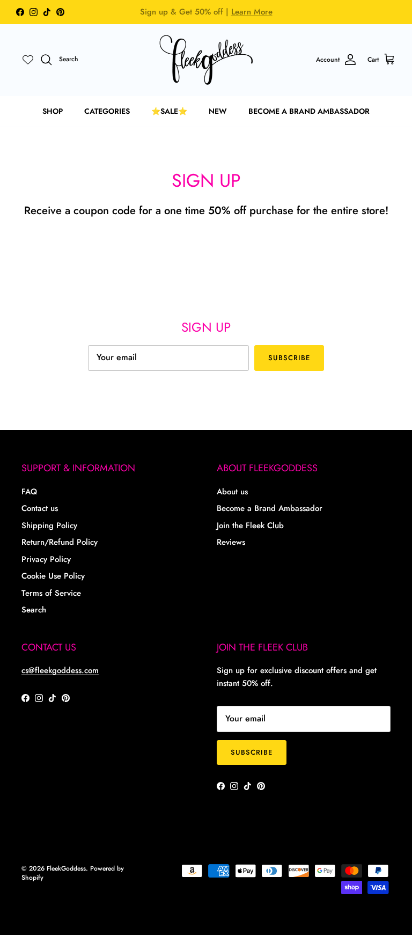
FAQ (29, 492)
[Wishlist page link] (28, 59)
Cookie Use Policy (53, 576)
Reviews (231, 542)
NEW (218, 111)
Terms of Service (51, 593)
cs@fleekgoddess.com (60, 670)
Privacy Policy (46, 559)
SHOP (52, 111)
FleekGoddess (66, 868)
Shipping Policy (49, 525)
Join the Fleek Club (250, 525)
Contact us (39, 508)
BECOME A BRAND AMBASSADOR (309, 111)
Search (33, 610)
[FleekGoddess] (206, 60)
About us (232, 492)
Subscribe (289, 358)
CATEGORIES (107, 111)
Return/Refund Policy (59, 542)
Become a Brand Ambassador (269, 508)
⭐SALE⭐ (169, 111)
